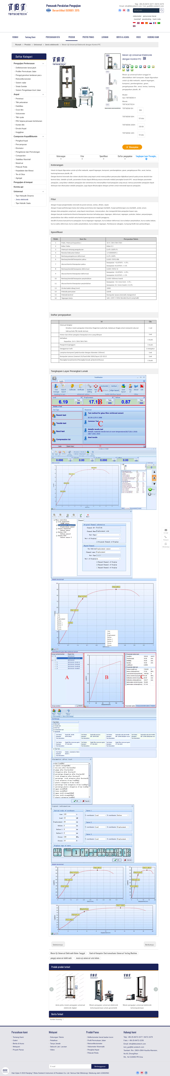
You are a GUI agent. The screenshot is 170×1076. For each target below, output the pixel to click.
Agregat (19, 178)
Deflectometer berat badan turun (100, 1037)
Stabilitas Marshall (23, 159)
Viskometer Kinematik (96, 1047)
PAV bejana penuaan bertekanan (29, 121)
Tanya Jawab (55, 1043)
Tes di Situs (20, 174)
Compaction (21, 156)
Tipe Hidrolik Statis (23, 203)
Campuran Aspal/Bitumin (25, 136)
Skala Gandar (21, 86)
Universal (18, 191)
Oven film (20, 110)
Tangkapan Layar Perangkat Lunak (146, 156)
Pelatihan (53, 1040)
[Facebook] (119, 10)
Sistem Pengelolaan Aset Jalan (28, 90)
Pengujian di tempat (23, 182)
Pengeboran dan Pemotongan (28, 152)
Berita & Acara (18, 1043)
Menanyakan (133, 147)
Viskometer (20, 113)
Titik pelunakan (22, 102)
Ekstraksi (19, 148)
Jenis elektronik (22, 199)
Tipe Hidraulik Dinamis (25, 196)
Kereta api (18, 187)
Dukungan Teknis (57, 1037)
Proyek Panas (18, 1050)
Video (52, 1050)
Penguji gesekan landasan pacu (28, 75)
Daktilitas (19, 106)
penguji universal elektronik (61, 958)
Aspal (16, 94)
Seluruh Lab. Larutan (58, 1047)
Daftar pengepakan (125, 156)
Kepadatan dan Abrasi (24, 171)
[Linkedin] (128, 10)
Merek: (125, 101)
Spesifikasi (104, 156)
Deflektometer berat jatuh (26, 68)
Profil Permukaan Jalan (96, 1040)
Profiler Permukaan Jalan (26, 71)
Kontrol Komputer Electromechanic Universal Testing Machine (113, 953)
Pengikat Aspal (22, 141)
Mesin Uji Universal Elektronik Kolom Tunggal (68, 953)
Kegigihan (20, 132)
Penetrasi (19, 99)
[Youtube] (124, 10)
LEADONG (105, 1073)
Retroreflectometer (23, 79)
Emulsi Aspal (21, 128)
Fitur (82, 156)
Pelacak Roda (21, 167)
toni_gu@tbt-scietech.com (153, 6)
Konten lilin (20, 125)
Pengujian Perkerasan (24, 63)
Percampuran (21, 144)
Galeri (15, 1040)
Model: (125, 95)
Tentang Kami (18, 1037)
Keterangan (61, 156)
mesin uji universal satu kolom (87, 958)
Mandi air (19, 163)
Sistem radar (21, 83)
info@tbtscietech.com (133, 6)
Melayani (16, 1047)
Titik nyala (20, 117)
